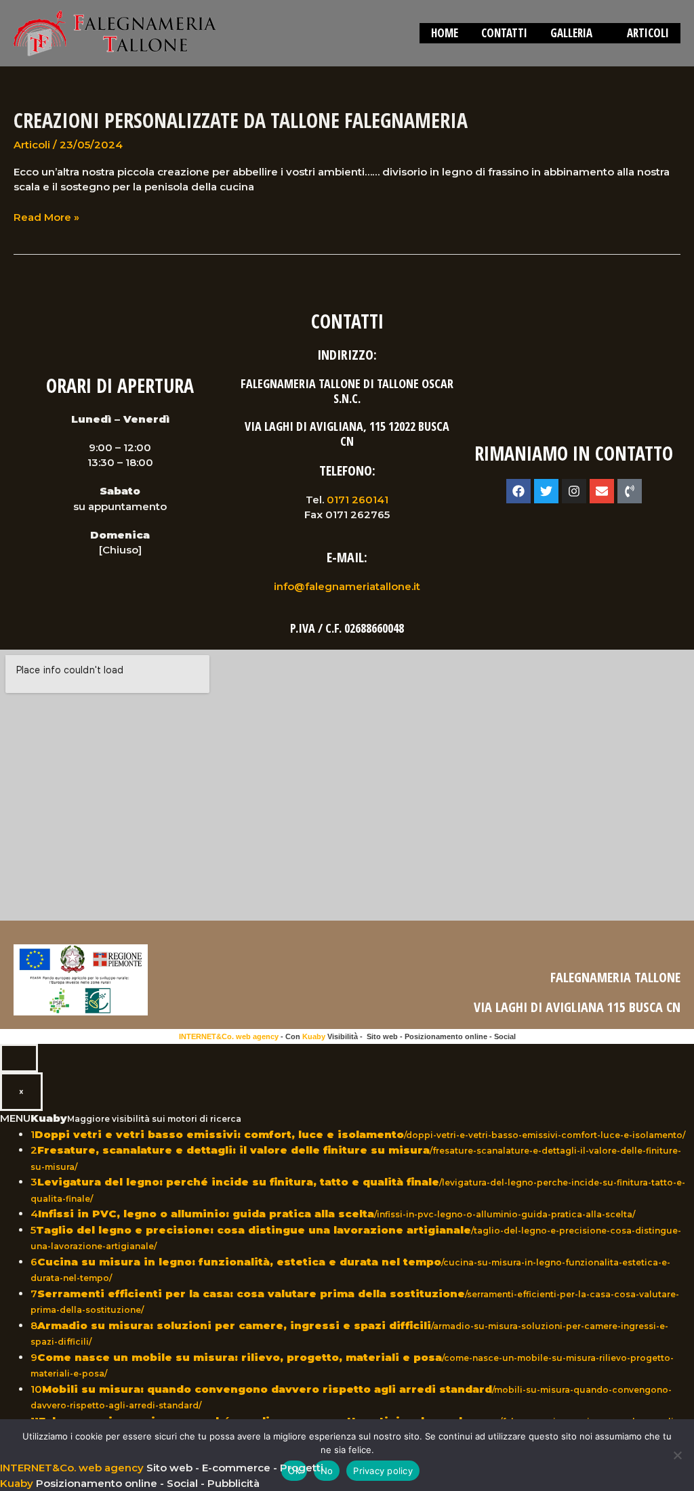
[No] (677, 1455)
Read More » (46, 217)
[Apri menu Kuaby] (19, 1058)
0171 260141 (357, 499)
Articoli (32, 144)
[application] (598, 33)
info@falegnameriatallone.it (347, 586)
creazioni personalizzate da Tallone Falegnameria (241, 120)
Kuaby (313, 1036)
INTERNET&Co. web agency (229, 1036)
